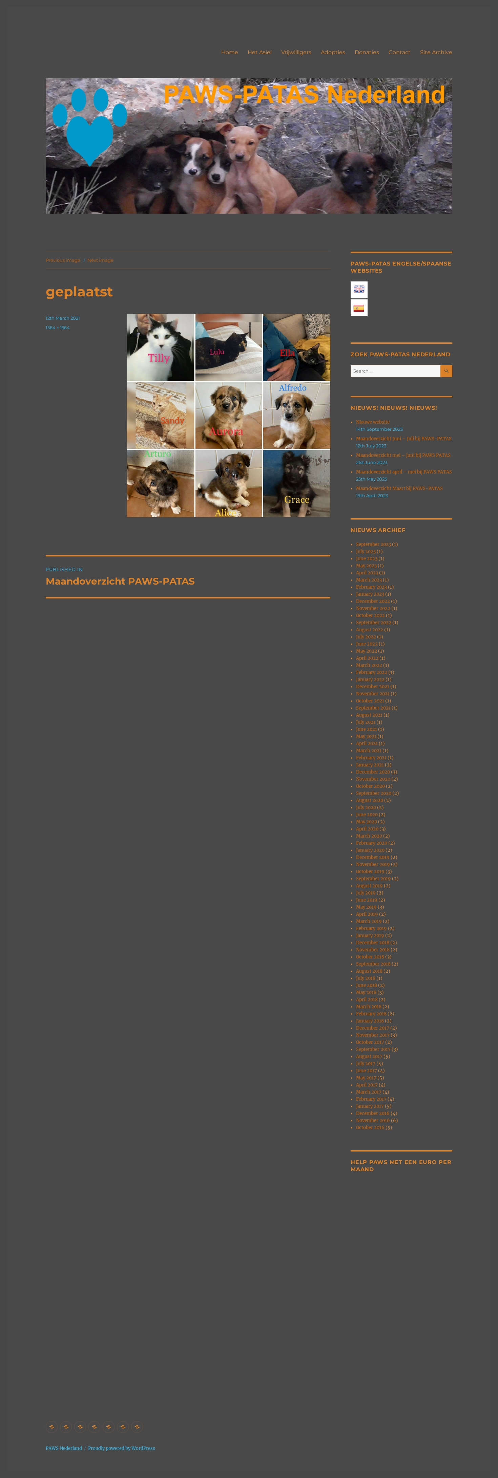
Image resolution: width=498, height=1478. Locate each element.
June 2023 (366, 559)
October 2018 (370, 957)
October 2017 (370, 1042)
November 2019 (373, 864)
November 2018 (373, 950)
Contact (400, 52)
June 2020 (367, 815)
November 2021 (373, 694)
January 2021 (370, 765)
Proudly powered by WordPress (121, 1448)
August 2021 (369, 715)
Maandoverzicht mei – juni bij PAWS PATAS (403, 455)
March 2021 (368, 751)
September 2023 (373, 544)
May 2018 (366, 992)
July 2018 (365, 978)
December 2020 (373, 772)
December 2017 (372, 1028)
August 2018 (369, 971)
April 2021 (367, 743)
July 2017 (365, 1064)
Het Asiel (260, 52)
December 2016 (373, 1113)
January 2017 (370, 1106)
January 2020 (370, 850)
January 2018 (370, 1021)
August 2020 (369, 800)
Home (229, 52)
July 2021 (365, 722)
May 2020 (366, 822)
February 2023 (371, 587)
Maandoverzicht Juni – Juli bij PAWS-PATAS (404, 439)
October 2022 (370, 615)
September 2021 (373, 708)
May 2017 (366, 1078)
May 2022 (366, 651)
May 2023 (366, 566)
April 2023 (367, 573)
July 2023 (366, 551)
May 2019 (366, 907)
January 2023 (370, 594)
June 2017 (366, 1071)
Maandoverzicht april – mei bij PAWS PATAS (404, 472)
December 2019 (373, 857)
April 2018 (367, 999)
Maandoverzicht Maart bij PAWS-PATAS (399, 488)
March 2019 (369, 921)
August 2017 (369, 1056)
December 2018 (372, 943)
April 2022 (367, 658)
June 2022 (367, 644)
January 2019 (370, 935)
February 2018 (371, 1014)
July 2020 (366, 807)
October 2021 (370, 701)
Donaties (367, 52)
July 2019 (366, 893)
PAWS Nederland (64, 1448)
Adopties (333, 52)
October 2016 (370, 1128)
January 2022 (370, 679)
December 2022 (373, 601)
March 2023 (369, 580)
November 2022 (373, 608)
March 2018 (368, 1007)
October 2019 (370, 871)
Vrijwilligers (296, 52)
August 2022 (369, 630)
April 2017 (367, 1085)
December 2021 (372, 687)
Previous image (63, 260)
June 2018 (366, 985)
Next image (100, 260)
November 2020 (373, 779)
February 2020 (371, 843)
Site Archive (436, 52)
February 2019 (371, 928)
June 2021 (366, 729)
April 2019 (367, 914)
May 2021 (366, 736)
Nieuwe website (373, 422)
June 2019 (366, 900)
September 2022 (373, 623)
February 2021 (371, 758)
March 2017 (368, 1092)
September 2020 (373, 793)
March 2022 (369, 665)
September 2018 (373, 964)
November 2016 (373, 1120)
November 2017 (373, 1035)
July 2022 (366, 637)
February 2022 (371, 672)
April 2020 (367, 829)
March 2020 (369, 836)
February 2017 (371, 1099)
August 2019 (369, 886)
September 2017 (373, 1049)
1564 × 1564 (58, 327)
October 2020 (370, 786)
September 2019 (373, 879)
